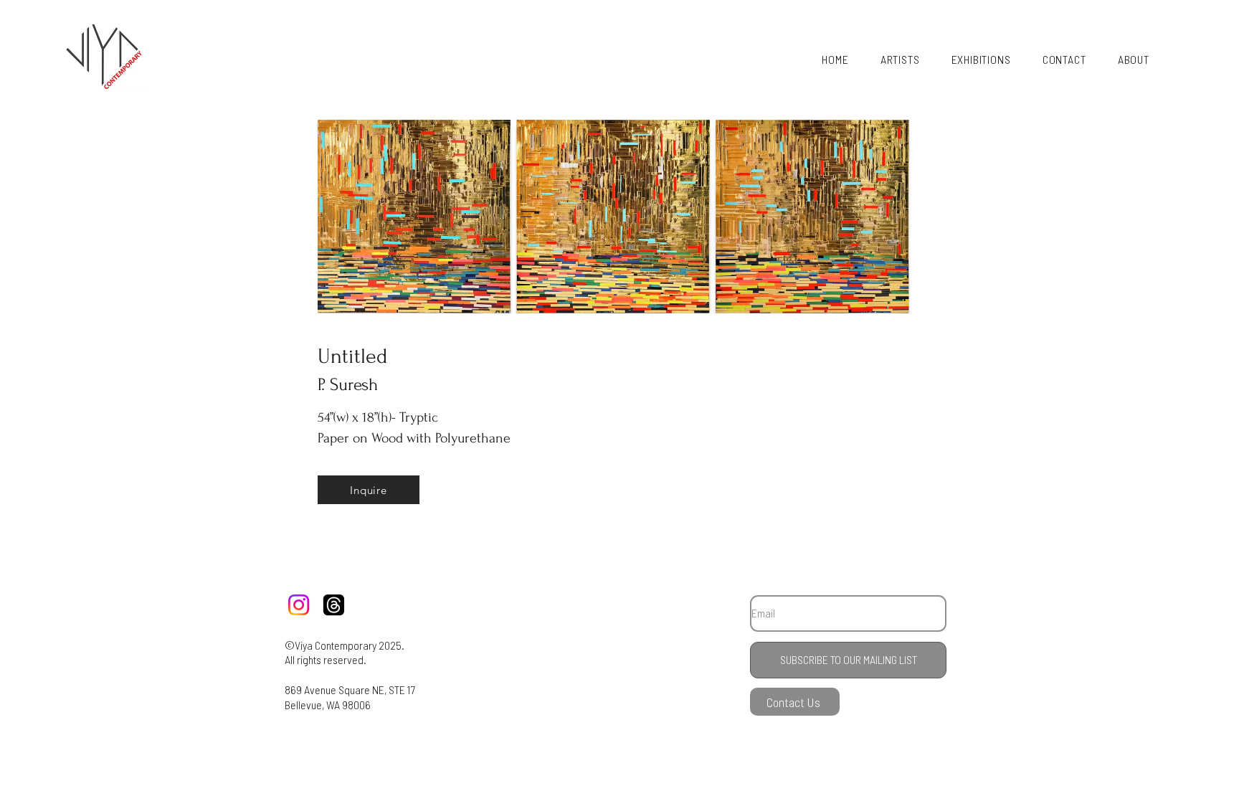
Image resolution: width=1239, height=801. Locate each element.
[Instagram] (299, 605)
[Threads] (334, 605)
